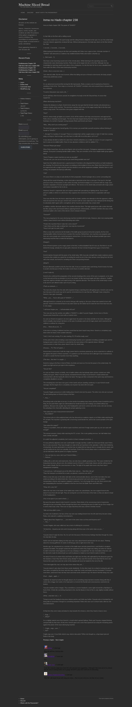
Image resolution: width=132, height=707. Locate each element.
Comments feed (25, 87)
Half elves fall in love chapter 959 (29, 65)
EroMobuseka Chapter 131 (27, 70)
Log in (22, 82)
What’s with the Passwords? (46, 12)
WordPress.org (25, 89)
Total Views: (24, 103)
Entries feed (24, 84)
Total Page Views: (26, 113)
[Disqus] (78, 669)
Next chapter (60, 640)
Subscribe (25, 147)
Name (23, 124)
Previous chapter (48, 640)
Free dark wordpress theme (106, 698)
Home (23, 12)
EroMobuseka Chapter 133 (27, 63)
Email (23, 130)
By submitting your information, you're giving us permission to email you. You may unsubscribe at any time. (29, 140)
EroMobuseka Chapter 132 (27, 68)
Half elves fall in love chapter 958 (29, 72)
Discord (30, 12)
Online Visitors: (25, 98)
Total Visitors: (25, 108)
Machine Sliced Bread (34, 4)
